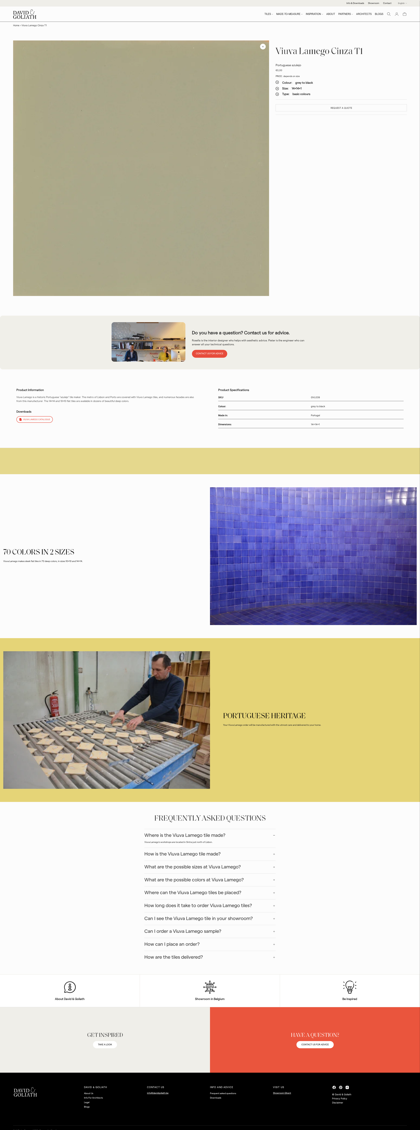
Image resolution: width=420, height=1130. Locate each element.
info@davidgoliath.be (157, 1093)
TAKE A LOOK (105, 1045)
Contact (387, 3)
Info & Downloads (355, 3)
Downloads (215, 1098)
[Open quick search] (389, 14)
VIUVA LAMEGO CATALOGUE (36, 419)
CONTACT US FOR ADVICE (315, 1045)
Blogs (87, 1107)
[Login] (396, 14)
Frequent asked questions (223, 1093)
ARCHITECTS (364, 14)
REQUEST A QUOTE (341, 107)
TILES (267, 14)
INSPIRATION (313, 14)
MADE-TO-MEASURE (288, 14)
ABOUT (330, 14)
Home (16, 25)
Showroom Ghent (282, 1093)
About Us (88, 1093)
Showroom (373, 3)
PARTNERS (344, 14)
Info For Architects (93, 1098)
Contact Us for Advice (209, 353)
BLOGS (379, 14)
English (401, 3)
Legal (86, 1102)
